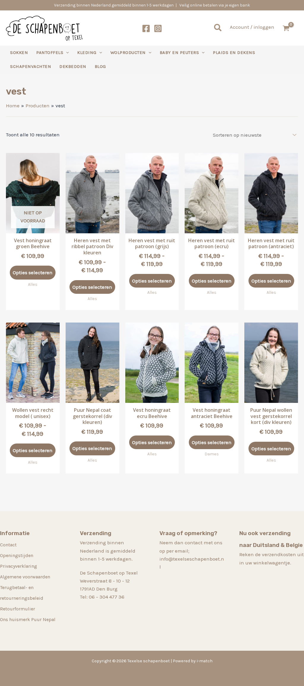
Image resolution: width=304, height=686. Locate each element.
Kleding (86, 52)
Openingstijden (16, 555)
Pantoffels (49, 52)
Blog (100, 66)
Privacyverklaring (18, 566)
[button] (218, 28)
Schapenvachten (30, 66)
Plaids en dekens (234, 52)
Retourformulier (17, 609)
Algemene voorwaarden (25, 577)
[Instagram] (158, 28)
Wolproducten (128, 52)
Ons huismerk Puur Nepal (28, 619)
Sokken (19, 52)
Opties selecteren (33, 272)
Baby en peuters (179, 52)
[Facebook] (146, 28)
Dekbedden (72, 66)
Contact (8, 545)
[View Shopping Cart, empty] (289, 28)
